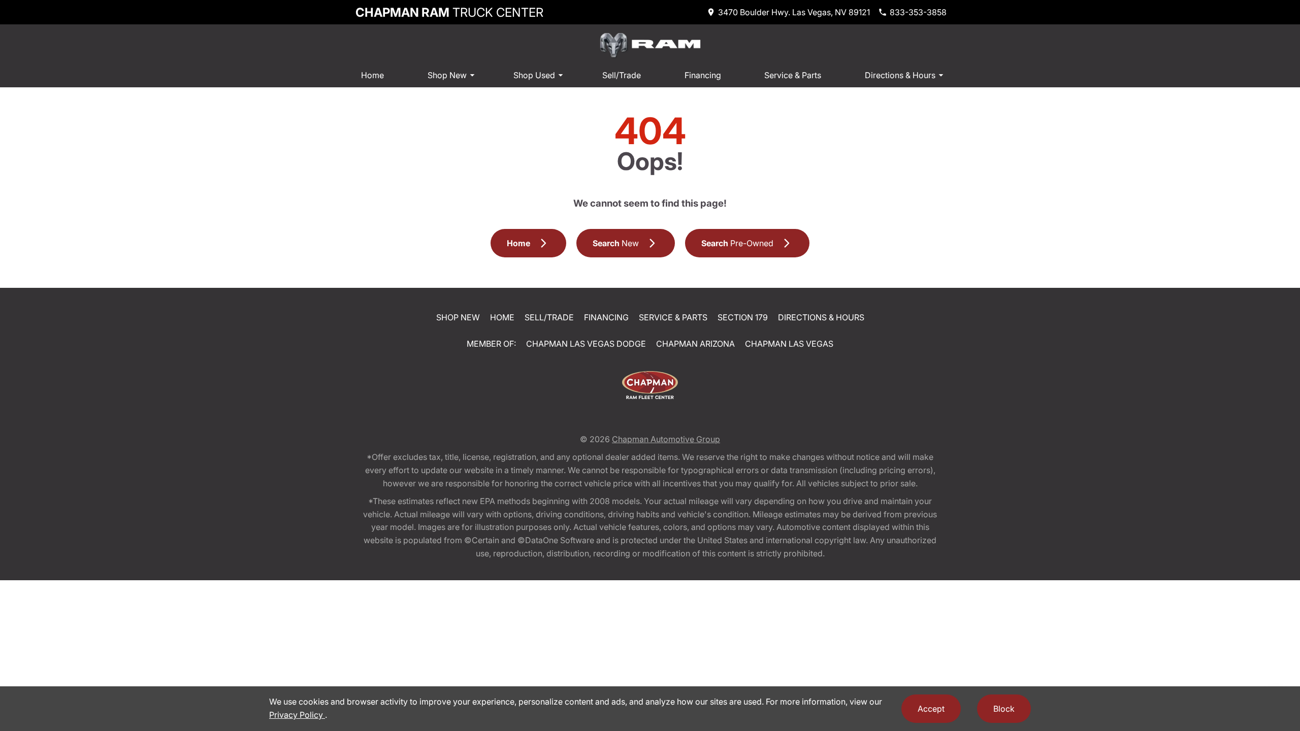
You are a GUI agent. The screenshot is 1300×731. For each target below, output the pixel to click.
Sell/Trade (621, 75)
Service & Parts (792, 75)
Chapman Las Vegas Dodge (586, 344)
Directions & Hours (900, 75)
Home (372, 75)
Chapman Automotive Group (666, 439)
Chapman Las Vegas (789, 344)
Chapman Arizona (695, 344)
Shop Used (534, 75)
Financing (703, 75)
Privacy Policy (297, 715)
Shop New (447, 75)
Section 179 (743, 317)
